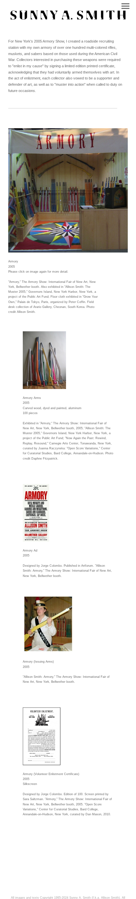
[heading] (68, 20)
